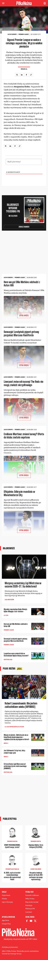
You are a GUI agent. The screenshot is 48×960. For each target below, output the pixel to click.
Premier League (24, 34)
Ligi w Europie (12, 34)
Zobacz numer (24, 227)
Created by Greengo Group (11, 953)
